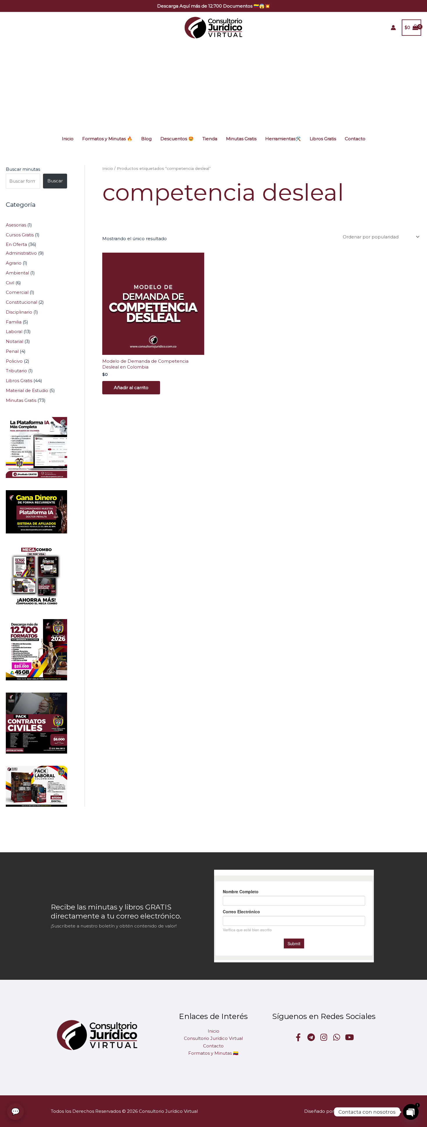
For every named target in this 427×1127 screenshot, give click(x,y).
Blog (146, 138)
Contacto (355, 138)
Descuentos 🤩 (177, 138)
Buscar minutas (23, 169)
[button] (214, 6)
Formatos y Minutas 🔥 (107, 138)
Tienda (209, 138)
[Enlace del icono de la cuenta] (393, 27)
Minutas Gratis (241, 138)
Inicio (67, 138)
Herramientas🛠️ (283, 138)
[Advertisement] (213, 86)
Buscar (55, 181)
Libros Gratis (323, 138)
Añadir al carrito (131, 387)
